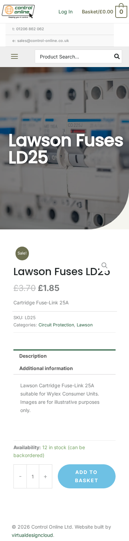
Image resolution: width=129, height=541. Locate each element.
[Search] (117, 56)
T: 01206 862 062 (28, 28)
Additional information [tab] (46, 368)
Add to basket (86, 476)
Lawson (85, 324)
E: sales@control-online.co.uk (40, 40)
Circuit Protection (56, 324)
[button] (104, 265)
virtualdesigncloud (32, 535)
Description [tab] (33, 356)
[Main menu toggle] (14, 56)
